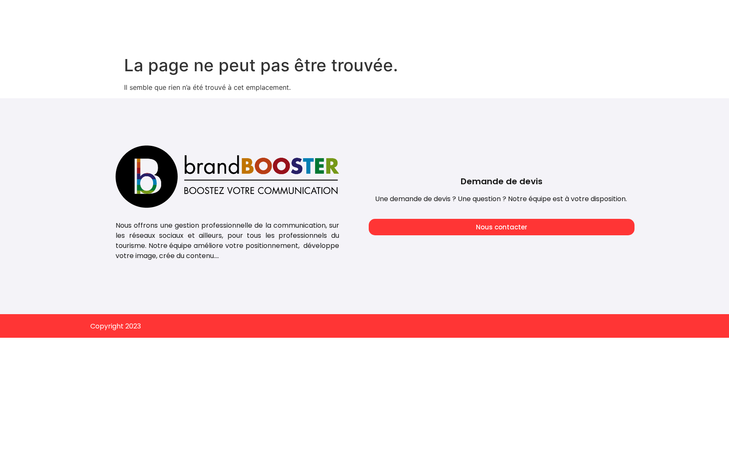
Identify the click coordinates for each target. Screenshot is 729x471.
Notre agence (414, 14)
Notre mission (476, 14)
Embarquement (599, 14)
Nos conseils (536, 14)
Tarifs (365, 14)
